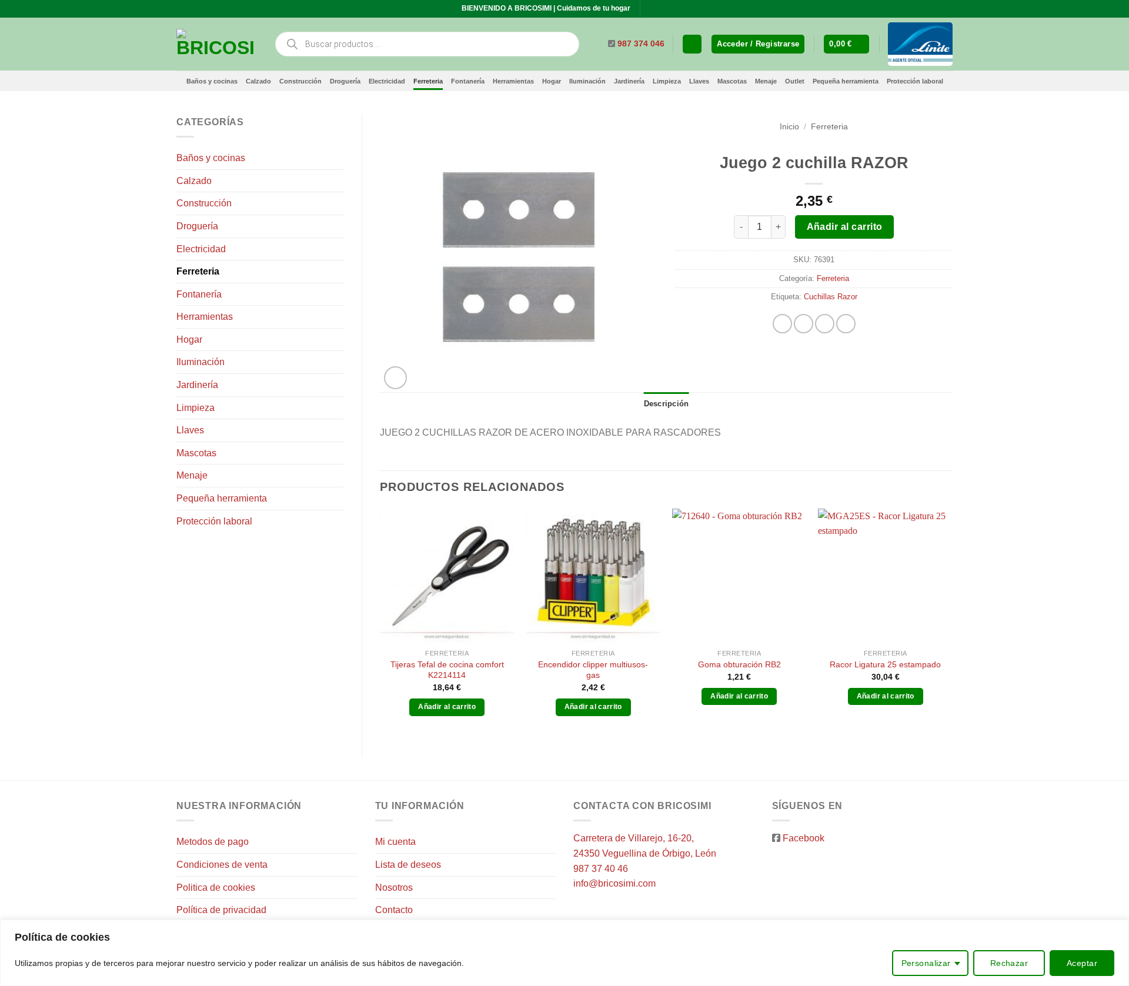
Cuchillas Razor (830, 296)
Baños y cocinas (212, 81)
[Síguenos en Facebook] (650, 9)
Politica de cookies (215, 888)
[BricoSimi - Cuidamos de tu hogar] (216, 44)
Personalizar (926, 963)
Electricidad (387, 81)
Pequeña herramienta (846, 81)
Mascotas (732, 81)
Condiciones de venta (222, 865)
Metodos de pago (212, 842)
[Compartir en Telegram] (846, 323)
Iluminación (587, 81)
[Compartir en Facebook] (782, 323)
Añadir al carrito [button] (447, 706)
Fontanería (468, 81)
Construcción (300, 81)
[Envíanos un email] (661, 9)
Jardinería (629, 81)
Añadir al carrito (845, 227)
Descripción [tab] (666, 403)
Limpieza (667, 81)
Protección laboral (915, 81)
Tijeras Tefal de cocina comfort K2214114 (447, 670)
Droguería (345, 81)
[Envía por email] (824, 323)
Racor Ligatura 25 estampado (885, 664)
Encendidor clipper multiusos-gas (593, 670)
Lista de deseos (408, 865)
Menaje (766, 81)
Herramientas (513, 81)
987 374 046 (640, 43)
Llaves (699, 81)
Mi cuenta (395, 842)
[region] (564, 953)
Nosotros (394, 888)
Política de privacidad (221, 910)
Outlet (794, 81)
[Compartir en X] (803, 323)
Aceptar (1082, 963)
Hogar (551, 81)
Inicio (789, 126)
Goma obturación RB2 (739, 664)
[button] (758, 44)
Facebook (803, 838)
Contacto (394, 910)
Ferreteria (428, 81)
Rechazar (1009, 963)
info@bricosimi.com (614, 883)
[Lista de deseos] (692, 44)
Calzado (258, 81)
